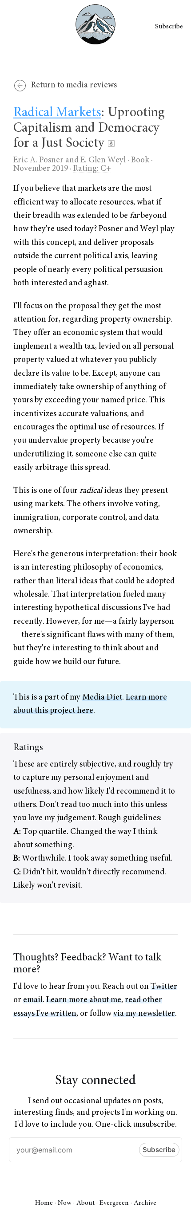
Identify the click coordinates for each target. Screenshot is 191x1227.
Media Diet (102, 697)
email (33, 1000)
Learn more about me (83, 1000)
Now (65, 1203)
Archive (145, 1203)
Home (44, 1203)
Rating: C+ (92, 169)
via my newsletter (144, 1014)
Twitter (164, 987)
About (85, 1203)
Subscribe (169, 26)
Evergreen (114, 1203)
